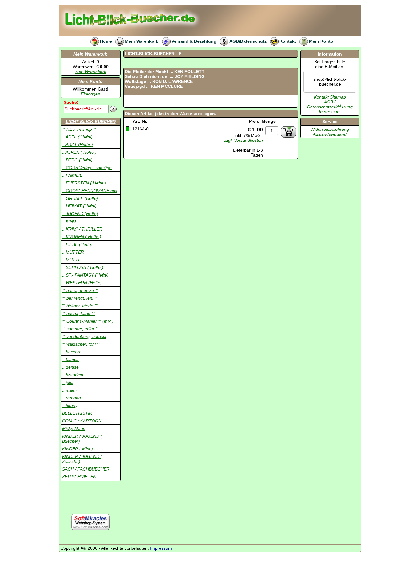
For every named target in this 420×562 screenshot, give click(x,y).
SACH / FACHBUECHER (85, 469)
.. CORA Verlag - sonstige (87, 167)
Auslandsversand (330, 134)
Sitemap (338, 97)
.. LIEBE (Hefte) (77, 244)
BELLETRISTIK (77, 413)
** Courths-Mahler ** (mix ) (87, 321)
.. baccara (71, 351)
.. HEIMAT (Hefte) (79, 205)
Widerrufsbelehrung (330, 129)
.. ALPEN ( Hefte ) (79, 152)
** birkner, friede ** (79, 305)
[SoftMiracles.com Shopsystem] (91, 522)
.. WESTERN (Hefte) (82, 282)
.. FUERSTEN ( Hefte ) (84, 182)
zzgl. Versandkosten (243, 140)
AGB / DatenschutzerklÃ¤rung (330, 104)
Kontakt (287, 41)
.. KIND (69, 221)
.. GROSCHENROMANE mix (89, 190)
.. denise (70, 367)
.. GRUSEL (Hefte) (80, 198)
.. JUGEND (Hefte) (80, 213)
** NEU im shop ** (79, 129)
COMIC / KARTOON (81, 420)
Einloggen (90, 93)
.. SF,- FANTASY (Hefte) (85, 275)
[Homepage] (146, 7)
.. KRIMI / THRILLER (82, 229)
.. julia (67, 382)
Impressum (330, 111)
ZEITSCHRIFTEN (79, 476)
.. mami (69, 390)
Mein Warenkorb (142, 41)
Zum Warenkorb (90, 71)
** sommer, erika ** (80, 328)
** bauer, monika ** (80, 290)
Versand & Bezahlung (194, 41)
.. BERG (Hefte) (77, 159)
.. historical (72, 374)
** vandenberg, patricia (84, 336)
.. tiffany (69, 405)
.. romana (71, 397)
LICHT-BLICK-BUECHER (91, 121)
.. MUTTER (73, 252)
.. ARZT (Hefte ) (77, 144)
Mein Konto (321, 41)
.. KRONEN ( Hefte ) (81, 236)
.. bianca (70, 359)
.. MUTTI (70, 259)
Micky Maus (73, 428)
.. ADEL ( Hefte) (77, 136)
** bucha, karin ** (78, 313)
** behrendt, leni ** (79, 298)
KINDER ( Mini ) (77, 448)
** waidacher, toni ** (81, 344)
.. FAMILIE (72, 175)
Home (106, 41)
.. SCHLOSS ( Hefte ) (82, 267)
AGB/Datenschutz (248, 41)
